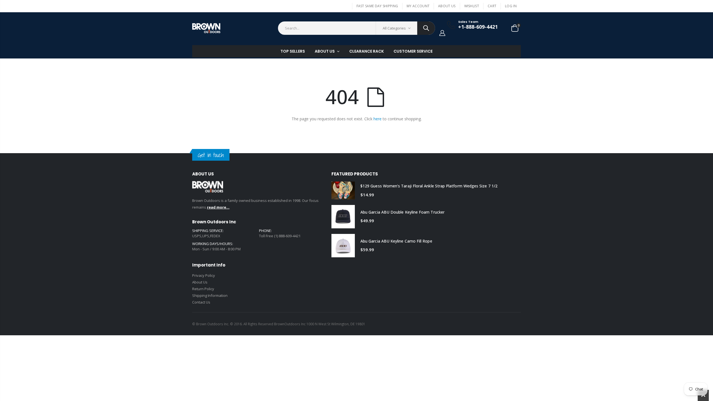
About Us (446, 6)
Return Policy (203, 288)
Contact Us (201, 302)
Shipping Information (210, 295)
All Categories (394, 28)
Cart (492, 6)
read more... (218, 207)
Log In (511, 6)
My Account (418, 6)
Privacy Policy (203, 275)
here (377, 118)
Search (426, 28)
